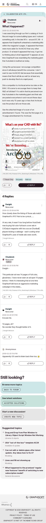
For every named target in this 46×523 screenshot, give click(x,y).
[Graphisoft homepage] (35, 498)
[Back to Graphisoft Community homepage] (13, 4)
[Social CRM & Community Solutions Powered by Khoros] (7, 504)
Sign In (41, 4)
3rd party (19, 179)
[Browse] (4, 4)
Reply (32, 185)
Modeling (8, 456)
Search (27, 4)
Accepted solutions (14, 403)
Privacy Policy (16, 515)
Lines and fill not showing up (17, 460)
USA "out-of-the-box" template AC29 (22, 443)
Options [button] (42, 13)
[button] (4, 185)
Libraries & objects (12, 438)
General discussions (12, 476)
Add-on (28, 179)
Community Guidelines (22, 518)
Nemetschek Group (34, 521)
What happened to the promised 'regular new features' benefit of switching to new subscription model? (24, 470)
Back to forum (11, 390)
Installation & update (12, 446)
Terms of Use (29, 515)
